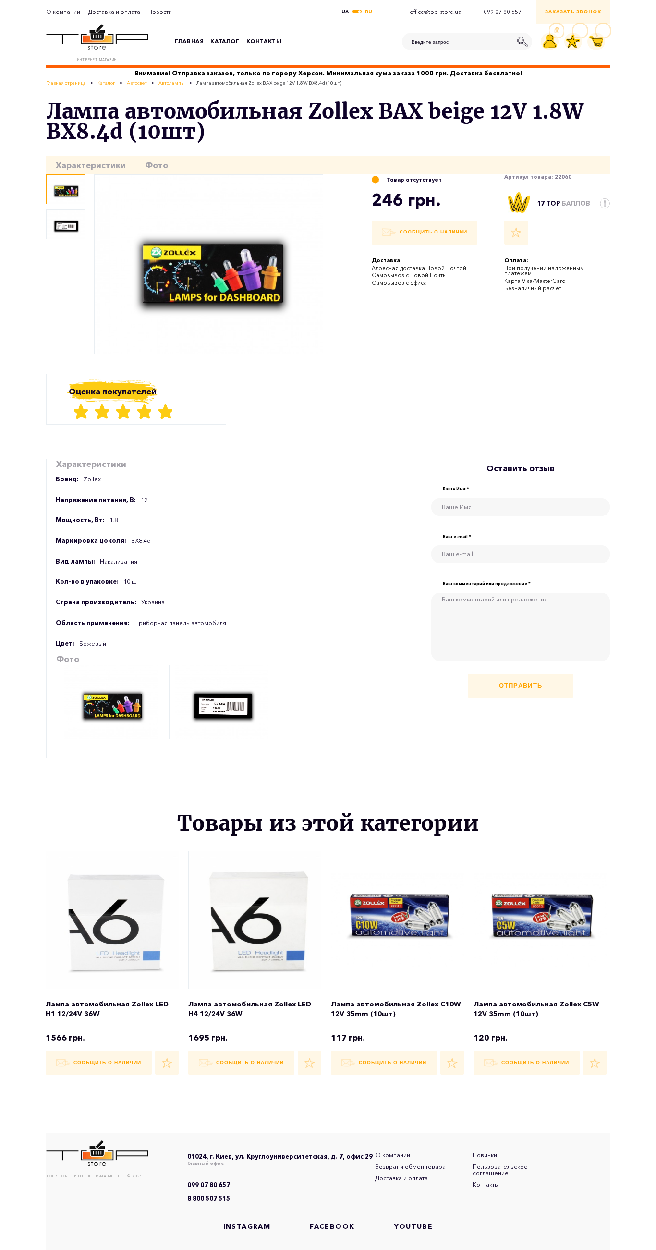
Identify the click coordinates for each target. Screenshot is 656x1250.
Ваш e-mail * (457, 537)
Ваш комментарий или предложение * (487, 584)
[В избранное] (516, 233)
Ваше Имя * (456, 489)
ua (345, 12)
